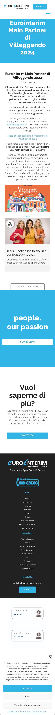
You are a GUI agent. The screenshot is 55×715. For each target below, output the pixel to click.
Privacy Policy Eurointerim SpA (33, 711)
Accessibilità (27, 568)
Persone (27, 510)
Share (27, 216)
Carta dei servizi (27, 550)
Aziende (27, 506)
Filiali (27, 517)
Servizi (27, 513)
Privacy (27, 543)
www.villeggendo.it (16, 124)
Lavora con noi (27, 528)
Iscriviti (27, 589)
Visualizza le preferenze (27, 705)
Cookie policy (13, 711)
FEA (27, 557)
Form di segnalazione (27, 565)
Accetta (27, 688)
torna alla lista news (28, 286)
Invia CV (39, 6)
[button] (50, 657)
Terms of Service (27, 539)
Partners (27, 561)
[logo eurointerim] (16, 6)
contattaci (27, 435)
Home (27, 499)
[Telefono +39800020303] (27, 482)
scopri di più (27, 342)
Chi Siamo (27, 502)
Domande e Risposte (27, 524)
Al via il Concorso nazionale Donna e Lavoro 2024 (26, 253)
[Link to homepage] (27, 464)
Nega (28, 696)
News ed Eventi (27, 521)
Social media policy (27, 546)
